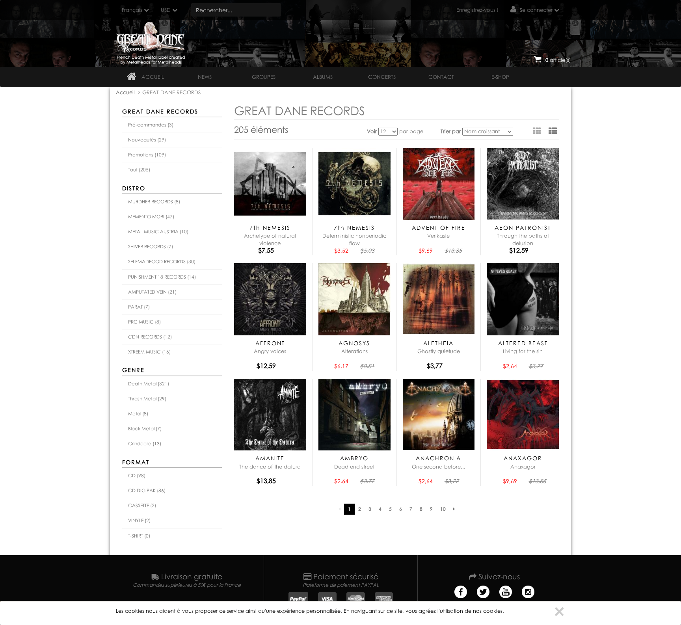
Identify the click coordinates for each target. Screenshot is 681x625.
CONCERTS (382, 77)
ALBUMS (323, 77)
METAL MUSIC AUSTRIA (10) (158, 231)
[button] (552, 131)
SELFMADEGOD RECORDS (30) (161, 261)
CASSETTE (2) (142, 505)
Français (132, 10)
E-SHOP (500, 77)
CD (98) (136, 475)
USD (166, 10)
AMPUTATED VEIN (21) (152, 292)
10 (443, 509)
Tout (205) (139, 170)
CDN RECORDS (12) (150, 337)
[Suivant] (454, 509)
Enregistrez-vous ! (477, 10)
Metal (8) (138, 414)
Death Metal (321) (148, 384)
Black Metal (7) (145, 429)
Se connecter (536, 10)
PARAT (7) (139, 307)
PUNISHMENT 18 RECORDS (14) (162, 277)
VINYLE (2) (139, 520)
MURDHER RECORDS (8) (154, 202)
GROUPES (263, 77)
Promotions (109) (147, 155)
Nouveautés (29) (147, 140)
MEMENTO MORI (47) (151, 216)
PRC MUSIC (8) (144, 322)
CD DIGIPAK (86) (147, 490)
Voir (372, 131)
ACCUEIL (152, 77)
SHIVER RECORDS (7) (150, 246)
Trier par (451, 131)
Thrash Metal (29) (147, 399)
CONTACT (441, 77)
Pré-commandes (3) (150, 125)
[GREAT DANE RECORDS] (152, 41)
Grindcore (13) (144, 443)
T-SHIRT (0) (139, 536)
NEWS (205, 77)
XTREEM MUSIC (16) (149, 352)
